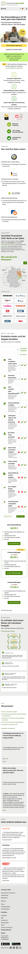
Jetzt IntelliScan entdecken (14, 68)
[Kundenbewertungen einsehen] (6, 117)
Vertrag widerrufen (6, 930)
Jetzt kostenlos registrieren (14, 45)
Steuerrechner (4, 895)
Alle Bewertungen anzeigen (8, 631)
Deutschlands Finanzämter (8, 893)
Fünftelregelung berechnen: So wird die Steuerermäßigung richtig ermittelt (13, 735)
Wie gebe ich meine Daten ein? (10, 724)
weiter (4, 761)
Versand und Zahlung (6, 927)
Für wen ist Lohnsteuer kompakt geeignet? (13, 722)
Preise (2, 925)
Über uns (3, 901)
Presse (3, 904)
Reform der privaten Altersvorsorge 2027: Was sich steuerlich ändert (13, 770)
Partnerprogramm (5, 906)
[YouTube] (20, 948)
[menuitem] (21, 9)
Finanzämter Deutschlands (8, 244)
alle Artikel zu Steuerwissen (8, 728)
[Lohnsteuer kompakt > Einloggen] (26, 9)
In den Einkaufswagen (14, 543)
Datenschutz (4, 920)
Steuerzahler (4, 246)
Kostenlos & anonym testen (14, 49)
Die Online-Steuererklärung (12, 5)
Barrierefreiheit (5, 922)
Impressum (4, 915)
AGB (2, 918)
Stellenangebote (5, 909)
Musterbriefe (4, 897)
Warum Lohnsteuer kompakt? (9, 711)
